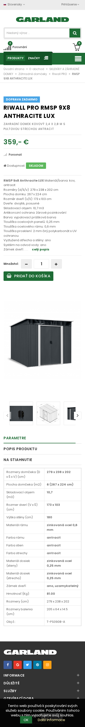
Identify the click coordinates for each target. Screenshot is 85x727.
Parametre (15, 438)
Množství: (11, 264)
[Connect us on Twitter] (27, 665)
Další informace (51, 719)
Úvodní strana (14, 69)
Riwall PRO (60, 74)
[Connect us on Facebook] (8, 665)
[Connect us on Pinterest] (37, 665)
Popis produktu (20, 448)
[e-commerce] (42, 19)
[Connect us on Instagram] (47, 665)
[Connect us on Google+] (17, 665)
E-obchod (37, 69)
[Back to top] (80, 718)
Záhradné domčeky (33, 74)
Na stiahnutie (18, 459)
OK (26, 719)
